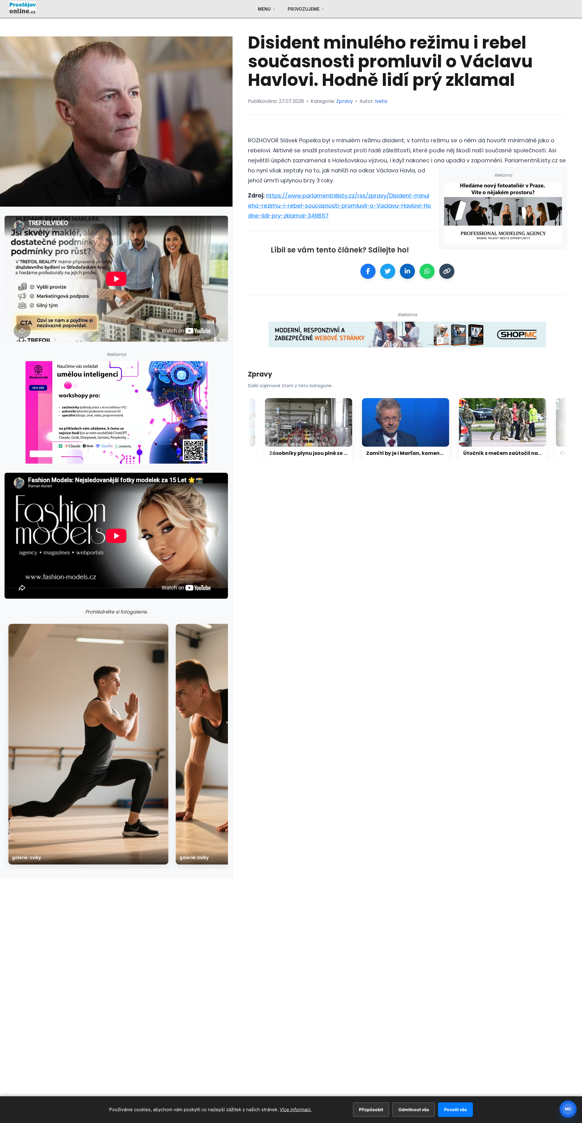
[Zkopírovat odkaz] (446, 271)
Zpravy (344, 101)
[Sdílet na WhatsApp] (427, 271)
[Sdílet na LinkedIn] (407, 271)
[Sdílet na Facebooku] (368, 271)
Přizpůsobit (371, 1109)
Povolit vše (455, 1109)
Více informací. (296, 1109)
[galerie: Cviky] (88, 744)
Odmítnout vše (413, 1109)
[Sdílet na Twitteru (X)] (387, 271)
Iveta (381, 101)
